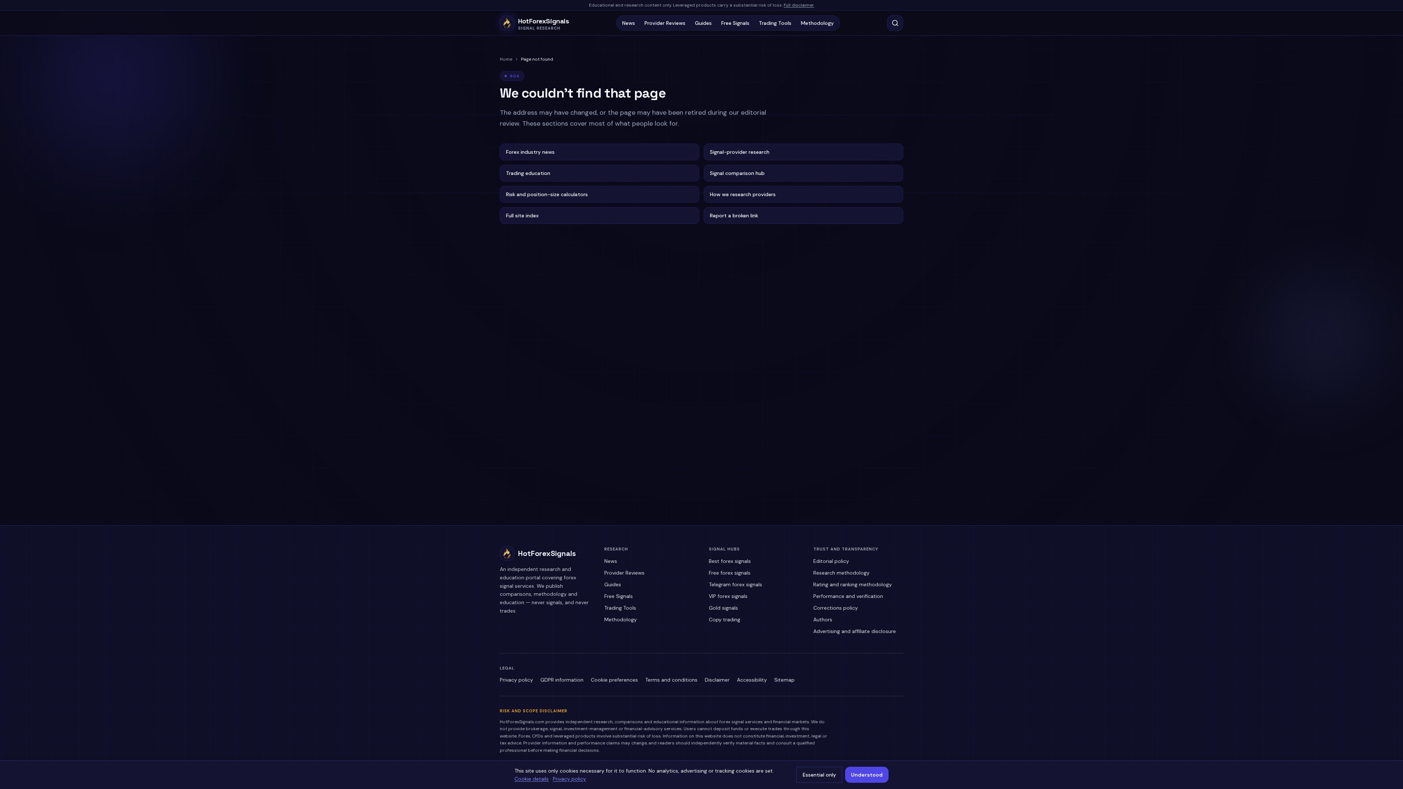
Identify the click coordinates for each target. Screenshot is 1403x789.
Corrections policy (835, 608)
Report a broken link (734, 215)
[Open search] (895, 23)
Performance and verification (848, 596)
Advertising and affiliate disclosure (854, 631)
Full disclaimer (799, 5)
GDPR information (561, 679)
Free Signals (735, 23)
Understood (867, 774)
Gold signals (723, 608)
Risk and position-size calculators (547, 194)
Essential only (819, 774)
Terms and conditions (671, 679)
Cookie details (531, 778)
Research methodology (841, 572)
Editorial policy (831, 561)
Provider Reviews (665, 23)
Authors (822, 619)
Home (506, 59)
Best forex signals (730, 561)
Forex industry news (530, 152)
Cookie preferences (614, 679)
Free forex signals (729, 572)
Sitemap (784, 679)
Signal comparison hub (737, 173)
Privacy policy (516, 679)
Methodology (817, 23)
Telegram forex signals (735, 584)
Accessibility (752, 679)
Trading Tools (775, 23)
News (628, 23)
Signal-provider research (739, 152)
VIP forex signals (728, 596)
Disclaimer (717, 679)
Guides (703, 23)
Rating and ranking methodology (852, 584)
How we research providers (743, 194)
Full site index (522, 215)
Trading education (528, 173)
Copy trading (724, 619)
